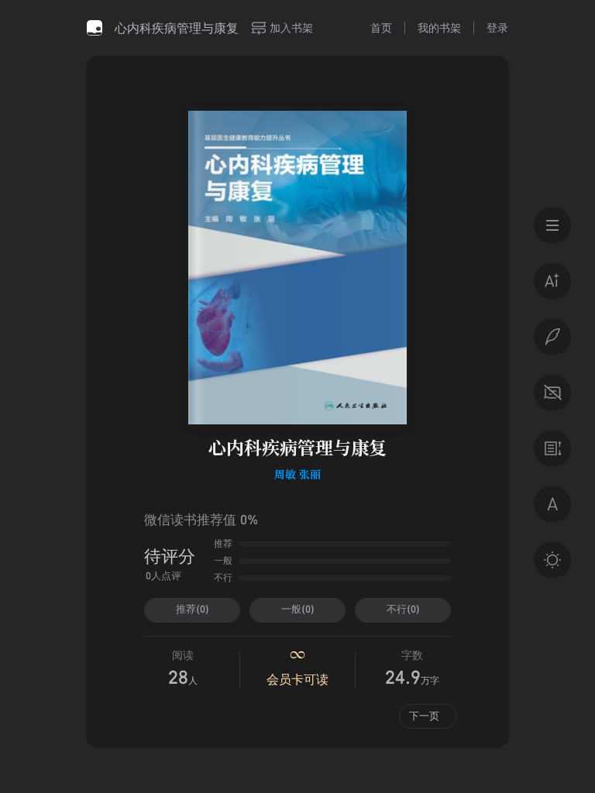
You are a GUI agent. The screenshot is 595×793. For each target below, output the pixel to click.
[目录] (552, 225)
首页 (381, 27)
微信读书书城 (94, 28)
